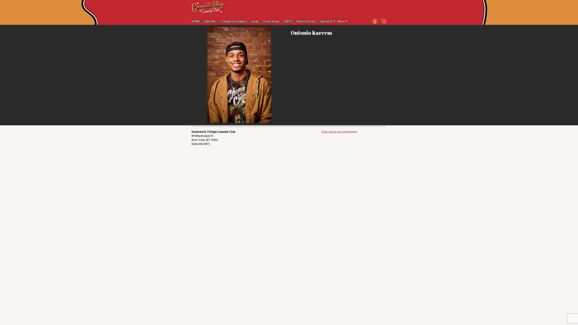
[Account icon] (375, 21)
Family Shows (306, 21)
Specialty (326, 21)
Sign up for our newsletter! (339, 131)
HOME (195, 21)
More (341, 21)
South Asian (271, 21)
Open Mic (210, 21)
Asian (255, 21)
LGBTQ (287, 21)
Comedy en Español (234, 21)
